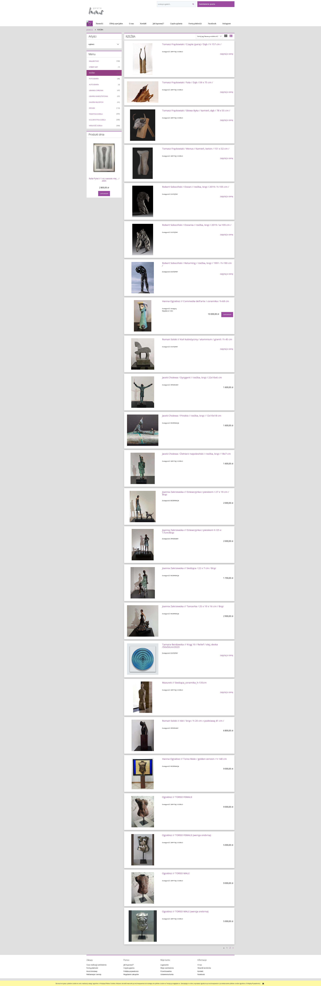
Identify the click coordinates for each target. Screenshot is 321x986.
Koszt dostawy (92, 971)
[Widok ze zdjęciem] (225, 36)
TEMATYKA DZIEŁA (96, 114)
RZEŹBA (92, 73)
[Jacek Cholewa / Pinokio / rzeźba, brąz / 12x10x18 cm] (143, 430)
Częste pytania (129, 968)
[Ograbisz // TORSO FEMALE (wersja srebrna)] (143, 849)
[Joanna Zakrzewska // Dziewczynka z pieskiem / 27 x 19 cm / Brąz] (143, 506)
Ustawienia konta (166, 974)
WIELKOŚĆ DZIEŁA (95, 125)
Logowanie (164, 965)
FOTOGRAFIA (94, 79)
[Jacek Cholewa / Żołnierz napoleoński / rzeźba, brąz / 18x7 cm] (143, 468)
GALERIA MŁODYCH (96, 102)
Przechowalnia (166, 971)
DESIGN (92, 108)
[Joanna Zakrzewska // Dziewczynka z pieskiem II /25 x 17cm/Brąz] (143, 544)
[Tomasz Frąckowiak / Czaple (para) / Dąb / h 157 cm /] (143, 59)
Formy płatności (92, 968)
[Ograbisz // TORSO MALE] (143, 888)
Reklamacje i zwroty (94, 974)
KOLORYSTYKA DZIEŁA (97, 120)
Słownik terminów (204, 968)
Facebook (201, 974)
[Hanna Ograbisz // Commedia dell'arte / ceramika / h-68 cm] (143, 315)
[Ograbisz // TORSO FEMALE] (143, 811)
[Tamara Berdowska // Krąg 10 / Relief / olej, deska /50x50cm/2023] (143, 659)
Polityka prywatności (131, 971)
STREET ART (93, 67)
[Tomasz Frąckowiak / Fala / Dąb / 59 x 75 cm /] (143, 92)
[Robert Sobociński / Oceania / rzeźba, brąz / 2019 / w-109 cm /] (143, 239)
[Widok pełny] (230, 36)
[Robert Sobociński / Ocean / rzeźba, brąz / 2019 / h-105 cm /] (143, 201)
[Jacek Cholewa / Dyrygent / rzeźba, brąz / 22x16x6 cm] (143, 392)
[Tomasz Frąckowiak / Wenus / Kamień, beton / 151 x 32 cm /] (143, 163)
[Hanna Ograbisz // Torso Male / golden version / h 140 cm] (143, 773)
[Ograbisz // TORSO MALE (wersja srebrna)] (143, 926)
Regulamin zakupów (131, 974)
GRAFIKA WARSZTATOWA (98, 96)
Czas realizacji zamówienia (96, 965)
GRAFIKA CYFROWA (96, 90)
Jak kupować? (129, 965)
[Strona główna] (96, 10)
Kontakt (200, 971)
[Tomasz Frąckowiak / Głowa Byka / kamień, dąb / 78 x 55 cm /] (143, 125)
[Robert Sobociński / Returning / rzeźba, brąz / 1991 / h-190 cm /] (143, 277)
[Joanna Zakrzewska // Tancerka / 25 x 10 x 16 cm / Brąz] (143, 621)
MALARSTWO (94, 61)
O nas (199, 965)
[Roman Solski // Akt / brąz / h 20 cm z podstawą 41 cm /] (143, 735)
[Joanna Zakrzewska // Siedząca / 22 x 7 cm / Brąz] (143, 582)
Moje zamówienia (167, 968)
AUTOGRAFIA (94, 84)
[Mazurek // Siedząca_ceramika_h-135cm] (143, 697)
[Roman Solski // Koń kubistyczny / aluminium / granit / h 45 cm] (143, 354)
